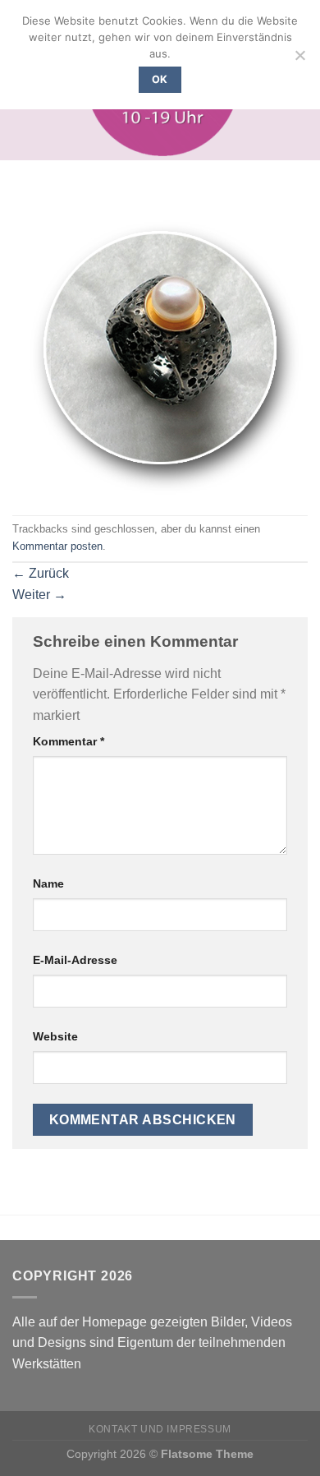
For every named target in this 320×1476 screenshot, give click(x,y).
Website (55, 1036)
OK (160, 79)
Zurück (40, 573)
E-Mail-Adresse (75, 959)
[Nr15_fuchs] (157, 349)
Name (48, 883)
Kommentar (68, 741)
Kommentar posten (57, 546)
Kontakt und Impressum (160, 1429)
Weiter (39, 595)
